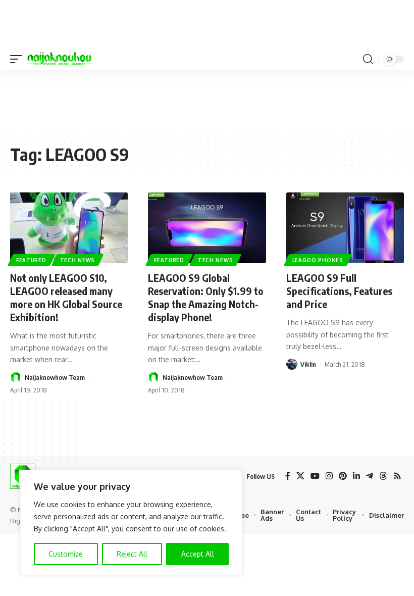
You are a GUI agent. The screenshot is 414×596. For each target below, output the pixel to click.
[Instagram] (329, 476)
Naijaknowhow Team (55, 377)
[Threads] (383, 476)
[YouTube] (315, 476)
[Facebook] (288, 476)
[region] (131, 523)
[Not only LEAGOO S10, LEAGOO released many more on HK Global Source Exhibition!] (69, 227)
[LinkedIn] (356, 476)
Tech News (77, 260)
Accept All (197, 554)
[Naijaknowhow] (59, 59)
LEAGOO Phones (317, 260)
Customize (65, 554)
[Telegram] (370, 476)
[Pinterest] (342, 476)
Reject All (132, 554)
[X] (300, 476)
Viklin (308, 364)
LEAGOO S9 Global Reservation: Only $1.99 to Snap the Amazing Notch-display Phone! (206, 297)
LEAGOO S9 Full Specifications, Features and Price (339, 290)
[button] (18, 59)
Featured (31, 260)
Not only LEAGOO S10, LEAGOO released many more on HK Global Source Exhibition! (66, 297)
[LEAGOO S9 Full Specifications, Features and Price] (345, 227)
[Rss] (397, 476)
